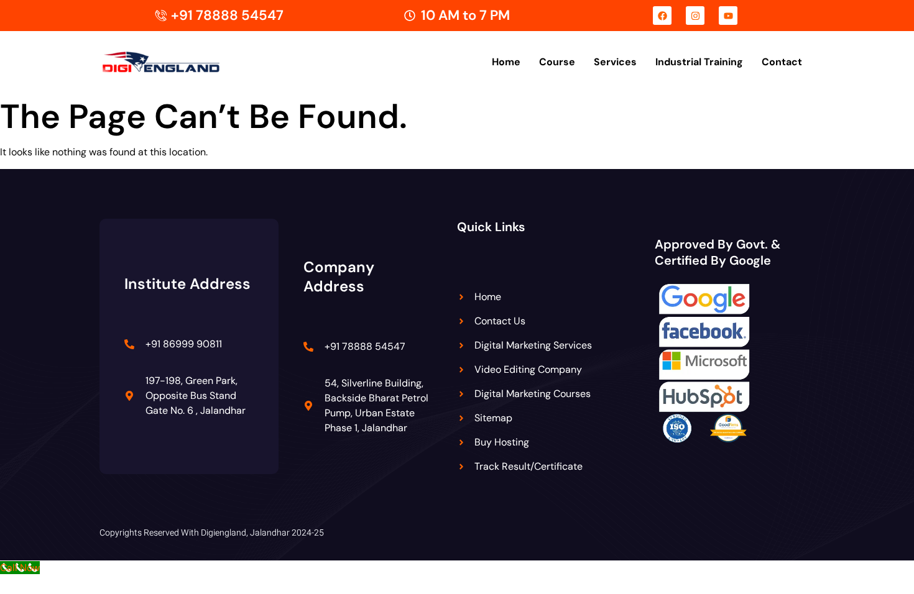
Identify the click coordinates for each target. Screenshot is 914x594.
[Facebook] (662, 15)
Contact (782, 61)
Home (506, 61)
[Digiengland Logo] (180, 62)
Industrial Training (699, 61)
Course (557, 61)
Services (615, 61)
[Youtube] (728, 15)
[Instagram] (695, 15)
